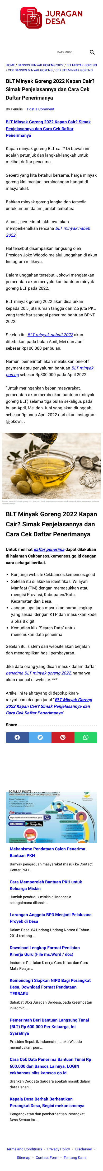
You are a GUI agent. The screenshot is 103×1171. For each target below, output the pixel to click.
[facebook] (33, 38)
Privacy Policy (58, 1149)
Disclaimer (83, 1149)
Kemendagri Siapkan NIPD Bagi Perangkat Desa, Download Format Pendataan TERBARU (50, 987)
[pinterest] (63, 737)
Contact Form (47, 1157)
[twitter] (45, 38)
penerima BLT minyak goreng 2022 (38, 673)
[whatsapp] (85, 737)
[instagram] (70, 38)
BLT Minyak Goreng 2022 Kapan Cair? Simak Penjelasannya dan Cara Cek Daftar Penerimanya (48, 128)
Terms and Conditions (24, 1149)
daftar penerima (49, 549)
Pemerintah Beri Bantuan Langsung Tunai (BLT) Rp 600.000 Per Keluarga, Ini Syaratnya (49, 1027)
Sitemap (23, 1157)
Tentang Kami (75, 1157)
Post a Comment (40, 109)
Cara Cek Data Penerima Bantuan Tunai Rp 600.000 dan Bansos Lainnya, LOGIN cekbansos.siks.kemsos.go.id (50, 1066)
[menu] (9, 52)
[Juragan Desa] (51, 18)
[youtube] (57, 38)
